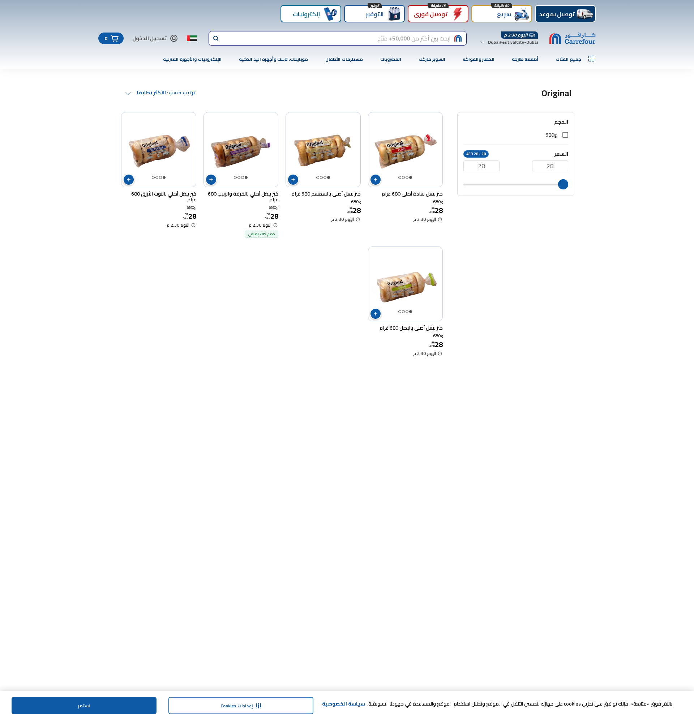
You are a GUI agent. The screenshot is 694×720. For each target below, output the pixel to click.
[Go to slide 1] (410, 177)
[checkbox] (565, 135)
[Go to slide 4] (399, 177)
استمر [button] (84, 706)
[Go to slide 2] (407, 177)
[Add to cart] (375, 179)
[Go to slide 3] (403, 177)
